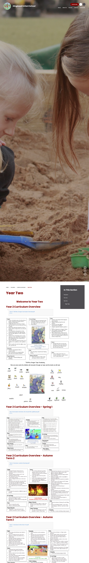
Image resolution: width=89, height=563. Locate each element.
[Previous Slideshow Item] (85, 271)
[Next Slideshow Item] (85, 267)
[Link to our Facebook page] (80, 4)
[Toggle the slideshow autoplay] (85, 274)
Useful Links (74, 4)
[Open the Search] (84, 4)
